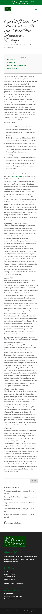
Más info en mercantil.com (13, 596)
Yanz (8, 45)
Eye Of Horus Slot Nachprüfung (17, 65)
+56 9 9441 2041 (22, 1)
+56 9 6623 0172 (11, 1)
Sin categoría (24, 45)
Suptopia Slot (11, 62)
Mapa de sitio (8, 594)
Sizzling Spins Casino (17, 176)
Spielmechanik (12, 68)
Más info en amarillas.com (12, 599)
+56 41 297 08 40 (10, 579)
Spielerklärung (11, 60)
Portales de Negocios (28, 611)
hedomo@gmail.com (16, 584)
